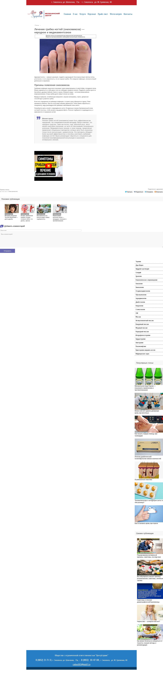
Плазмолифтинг (141, 346)
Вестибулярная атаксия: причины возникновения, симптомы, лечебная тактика (150, 578)
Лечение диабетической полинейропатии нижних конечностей (148, 458)
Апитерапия (139, 343)
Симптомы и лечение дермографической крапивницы (148, 601)
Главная (67, 14)
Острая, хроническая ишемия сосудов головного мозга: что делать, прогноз (27, 218)
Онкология (139, 284)
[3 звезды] (4, 191)
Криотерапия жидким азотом (145, 350)
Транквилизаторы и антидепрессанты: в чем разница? (149, 501)
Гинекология (140, 287)
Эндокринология (141, 298)
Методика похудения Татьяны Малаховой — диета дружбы (11, 217)
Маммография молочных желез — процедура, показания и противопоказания (59, 218)
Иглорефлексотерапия (143, 335)
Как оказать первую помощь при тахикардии (146, 435)
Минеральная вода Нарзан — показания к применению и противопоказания (145, 388)
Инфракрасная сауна (142, 354)
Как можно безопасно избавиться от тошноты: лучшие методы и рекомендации (149, 643)
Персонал (92, 14)
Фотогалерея (116, 14)
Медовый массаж (141, 328)
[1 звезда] (1, 191)
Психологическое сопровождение (146, 280)
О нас (75, 14)
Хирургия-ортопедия (142, 269)
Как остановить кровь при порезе (146, 523)
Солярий (138, 273)
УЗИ (137, 313)
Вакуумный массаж (142, 324)
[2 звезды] (2, 191)
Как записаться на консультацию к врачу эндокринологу (43, 217)
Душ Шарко (139, 265)
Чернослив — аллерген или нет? (148, 621)
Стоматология (140, 309)
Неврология (139, 306)
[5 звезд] (7, 191)
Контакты (128, 14)
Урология (139, 276)
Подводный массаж (142, 332)
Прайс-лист (103, 14)
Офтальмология (141, 295)
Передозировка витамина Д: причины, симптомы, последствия (149, 556)
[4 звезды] (5, 191)
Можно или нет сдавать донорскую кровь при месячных (147, 412)
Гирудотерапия (140, 339)
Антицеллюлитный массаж (145, 321)
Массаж (138, 317)
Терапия (138, 262)
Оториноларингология (143, 291)
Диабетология (140, 302)
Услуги (83, 14)
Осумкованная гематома (143, 479)
